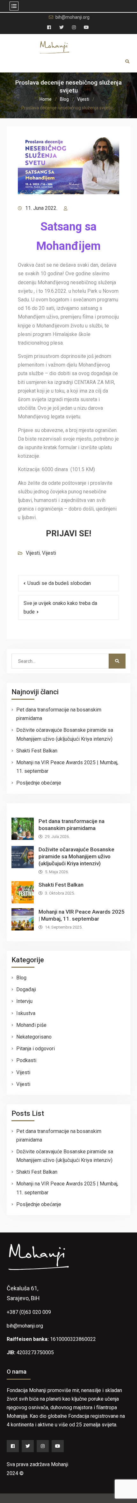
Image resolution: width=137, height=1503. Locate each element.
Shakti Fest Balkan (36, 751)
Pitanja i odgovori (35, 1049)
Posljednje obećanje (38, 783)
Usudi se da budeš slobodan (59, 583)
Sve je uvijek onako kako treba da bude (60, 607)
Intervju (24, 1001)
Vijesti (33, 553)
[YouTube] (58, 1446)
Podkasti (26, 1060)
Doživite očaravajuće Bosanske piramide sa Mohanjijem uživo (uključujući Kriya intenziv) (76, 856)
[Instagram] (43, 1446)
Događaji (26, 989)
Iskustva (25, 1013)
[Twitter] (28, 1446)
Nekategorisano (34, 1037)
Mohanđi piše (31, 1025)
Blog (21, 978)
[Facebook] (13, 1446)
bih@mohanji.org (72, 17)
